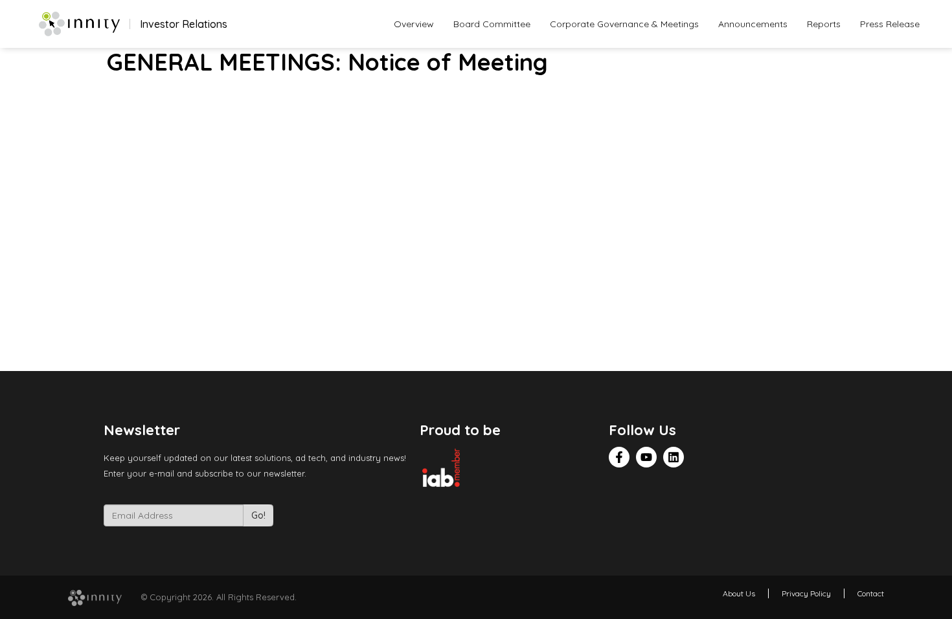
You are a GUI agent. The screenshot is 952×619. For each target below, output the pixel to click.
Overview (414, 24)
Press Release (890, 24)
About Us (739, 593)
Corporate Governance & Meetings (624, 24)
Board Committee (491, 24)
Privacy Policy (806, 593)
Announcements (753, 24)
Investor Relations (183, 23)
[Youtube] (646, 457)
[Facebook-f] (619, 457)
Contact (870, 593)
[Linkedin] (673, 457)
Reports (824, 24)
